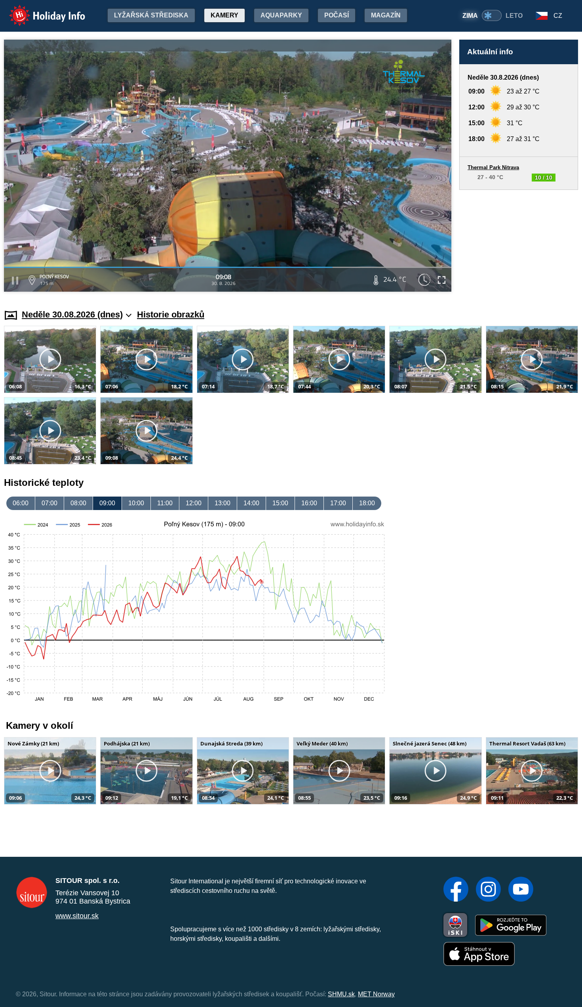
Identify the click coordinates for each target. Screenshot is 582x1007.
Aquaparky (281, 15)
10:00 (136, 503)
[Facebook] (455, 890)
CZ (557, 15)
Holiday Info (40, 10)
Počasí (336, 15)
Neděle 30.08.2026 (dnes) (72, 314)
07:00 (49, 503)
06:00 (21, 503)
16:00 (309, 503)
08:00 (78, 503)
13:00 (222, 503)
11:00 (165, 503)
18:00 (367, 503)
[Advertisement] (518, 242)
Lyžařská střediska (151, 15)
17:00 (338, 503)
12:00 (194, 503)
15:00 (280, 503)
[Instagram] (488, 890)
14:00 (251, 503)
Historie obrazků (170, 314)
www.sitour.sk (77, 916)
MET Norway (376, 994)
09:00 (107, 503)
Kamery (224, 15)
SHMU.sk (341, 994)
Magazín (386, 15)
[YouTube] (520, 890)
